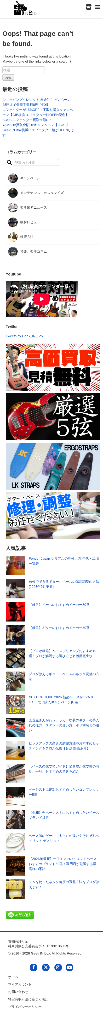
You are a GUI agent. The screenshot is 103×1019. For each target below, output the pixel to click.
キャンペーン (30, 178)
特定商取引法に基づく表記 (28, 999)
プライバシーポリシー (25, 1007)
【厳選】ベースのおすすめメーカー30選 (59, 605)
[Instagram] (58, 967)
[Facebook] (33, 967)
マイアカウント (20, 984)
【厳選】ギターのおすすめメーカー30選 (59, 628)
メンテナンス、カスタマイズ (42, 193)
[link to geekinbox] (25, 7)
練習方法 (27, 237)
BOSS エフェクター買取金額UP (26, 120)
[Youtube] (69, 967)
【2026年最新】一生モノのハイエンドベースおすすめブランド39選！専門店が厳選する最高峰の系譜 (63, 864)
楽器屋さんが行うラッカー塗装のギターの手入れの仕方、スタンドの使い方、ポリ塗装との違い (64, 725)
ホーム (13, 977)
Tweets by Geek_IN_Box (24, 336)
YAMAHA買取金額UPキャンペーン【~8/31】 (35, 125)
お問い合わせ (18, 992)
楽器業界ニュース (33, 207)
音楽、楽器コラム (33, 251)
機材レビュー (30, 222)
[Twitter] (45, 967)
